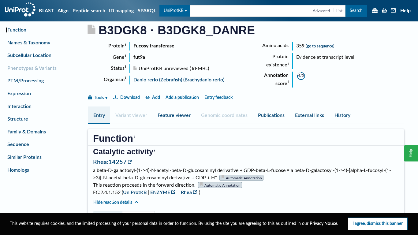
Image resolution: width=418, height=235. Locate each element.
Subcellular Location (29, 55)
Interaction (19, 106)
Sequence (18, 144)
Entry (99, 115)
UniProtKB (174, 10)
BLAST (46, 10)
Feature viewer (174, 115)
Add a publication (182, 97)
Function (16, 30)
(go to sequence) (320, 46)
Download (130, 97)
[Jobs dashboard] (375, 11)
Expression (19, 93)
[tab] (99, 115)
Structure (17, 119)
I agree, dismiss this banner (378, 223)
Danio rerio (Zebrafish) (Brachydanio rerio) (178, 79)
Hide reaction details (112, 202)
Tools (99, 97)
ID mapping (121, 10)
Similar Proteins (24, 157)
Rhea (186, 192)
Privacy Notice (323, 224)
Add (156, 97)
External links (309, 115)
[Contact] (393, 11)
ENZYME (160, 192)
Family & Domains (26, 131)
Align (63, 10)
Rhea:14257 (110, 162)
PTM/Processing (25, 80)
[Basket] (384, 11)
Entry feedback (218, 97)
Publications (271, 115)
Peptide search (89, 10)
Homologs (18, 170)
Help (405, 10)
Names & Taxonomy (28, 42)
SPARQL (147, 10)
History (342, 115)
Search (356, 10)
